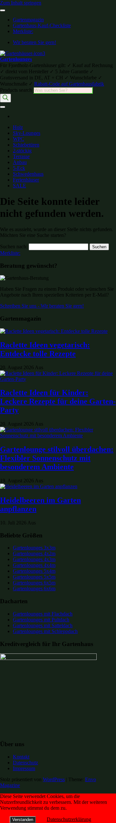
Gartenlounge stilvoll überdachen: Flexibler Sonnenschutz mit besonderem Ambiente (56, 458)
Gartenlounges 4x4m (34, 565)
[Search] (5, 98)
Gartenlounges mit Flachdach (42, 614)
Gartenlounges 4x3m (34, 559)
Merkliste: (23, 31)
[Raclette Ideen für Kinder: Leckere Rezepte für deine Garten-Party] (58, 379)
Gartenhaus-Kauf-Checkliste (42, 25)
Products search (16, 90)
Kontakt (21, 756)
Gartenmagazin (28, 19)
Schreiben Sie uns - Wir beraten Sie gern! (42, 306)
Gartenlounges (16, 59)
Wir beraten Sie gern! (34, 42)
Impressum (24, 768)
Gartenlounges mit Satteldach (42, 625)
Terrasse (21, 156)
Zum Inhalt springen (20, 3)
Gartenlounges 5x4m (34, 571)
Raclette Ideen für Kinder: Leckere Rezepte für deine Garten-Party (58, 401)
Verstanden (22, 819)
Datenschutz (25, 762)
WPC (18, 139)
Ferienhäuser (26, 179)
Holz (18, 127)
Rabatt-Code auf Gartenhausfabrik (69, 84)
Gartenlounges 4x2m (34, 553)
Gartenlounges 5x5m (34, 577)
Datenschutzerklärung (69, 819)
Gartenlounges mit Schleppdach (45, 631)
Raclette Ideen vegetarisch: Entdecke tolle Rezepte (45, 349)
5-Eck (19, 168)
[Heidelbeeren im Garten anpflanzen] (38, 486)
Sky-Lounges (26, 133)
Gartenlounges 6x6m (34, 588)
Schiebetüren (26, 144)
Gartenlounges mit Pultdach (41, 619)
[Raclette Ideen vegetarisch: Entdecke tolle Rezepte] (54, 331)
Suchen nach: (13, 246)
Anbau (20, 162)
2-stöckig (22, 150)
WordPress (54, 779)
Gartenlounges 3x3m (34, 547)
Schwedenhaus (28, 174)
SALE (19, 185)
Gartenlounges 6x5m (34, 582)
